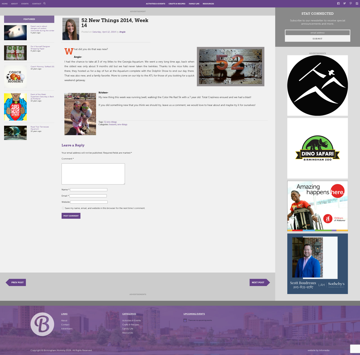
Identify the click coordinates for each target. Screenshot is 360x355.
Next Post (258, 282)
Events (25, 4)
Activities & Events (155, 4)
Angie (122, 31)
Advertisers (66, 328)
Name (65, 189)
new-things (122, 124)
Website (66, 202)
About (14, 4)
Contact (36, 4)
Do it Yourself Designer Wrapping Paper (40, 47)
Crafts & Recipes (177, 4)
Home (5, 4)
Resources (208, 4)
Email (65, 195)
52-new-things (110, 122)
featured (29, 19)
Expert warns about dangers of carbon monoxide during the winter (42, 28)
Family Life (194, 4)
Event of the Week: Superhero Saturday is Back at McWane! (42, 96)
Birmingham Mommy (54, 350)
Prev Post (17, 282)
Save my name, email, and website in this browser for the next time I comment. (105, 208)
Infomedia (324, 350)
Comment (68, 158)
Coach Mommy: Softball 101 (42, 66)
